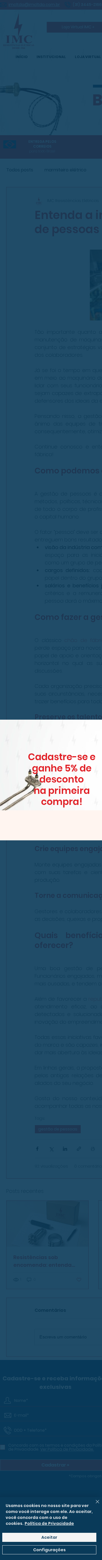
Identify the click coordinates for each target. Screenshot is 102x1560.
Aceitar (49, 1537)
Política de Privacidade (49, 1523)
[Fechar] (94, 1505)
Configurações (49, 1550)
